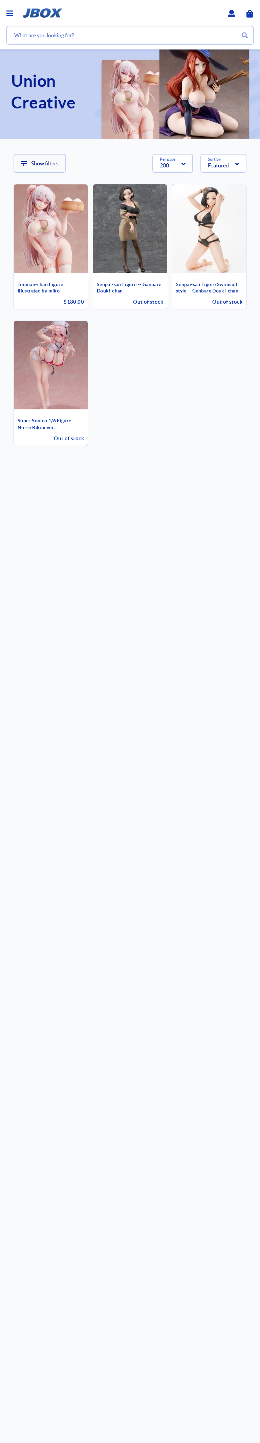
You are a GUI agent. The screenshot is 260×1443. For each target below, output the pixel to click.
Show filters (45, 163)
